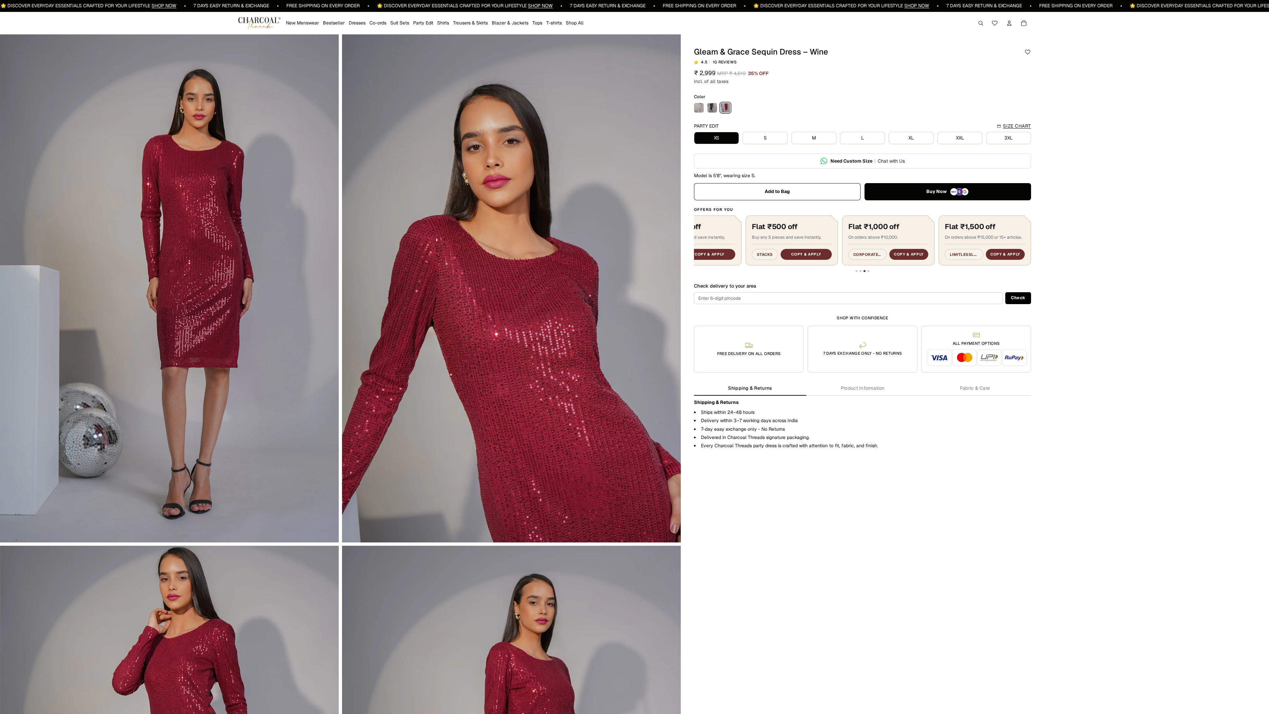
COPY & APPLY (754, 254)
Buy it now (948, 191)
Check (1018, 297)
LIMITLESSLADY (1010, 254)
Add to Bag (777, 191)
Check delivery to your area (725, 286)
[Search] (981, 23)
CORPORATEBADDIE (915, 254)
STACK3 (713, 254)
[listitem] (699, 108)
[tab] (750, 389)
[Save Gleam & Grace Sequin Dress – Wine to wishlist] (1027, 52)
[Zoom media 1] (169, 288)
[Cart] (1024, 23)
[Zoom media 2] (511, 288)
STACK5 (810, 254)
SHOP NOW (34, 6)
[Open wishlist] (994, 23)
